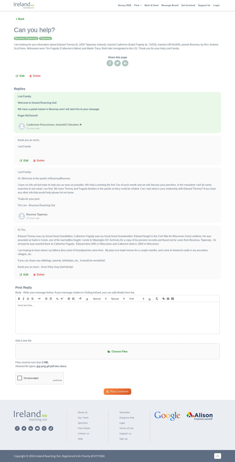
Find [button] (136, 5)
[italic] (23, 299)
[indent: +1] (73, 299)
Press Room (84, 428)
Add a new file (23, 340)
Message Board (169, 5)
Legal (122, 422)
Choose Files (120, 351)
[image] (168, 299)
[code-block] (39, 299)
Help (80, 438)
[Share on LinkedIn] (125, 63)
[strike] (32, 299)
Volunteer (124, 412)
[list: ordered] (46, 299)
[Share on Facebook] (110, 63)
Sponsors (83, 422)
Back (21, 19)
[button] (87, 299)
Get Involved (188, 5)
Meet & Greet (152, 5)
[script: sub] (57, 299)
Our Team (83, 417)
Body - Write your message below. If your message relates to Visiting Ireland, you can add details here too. (75, 292)
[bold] (19, 299)
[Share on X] (117, 63)
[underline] (28, 299)
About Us (83, 412)
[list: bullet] (50, 299)
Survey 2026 (124, 5)
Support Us (204, 5)
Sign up (123, 438)
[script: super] (62, 299)
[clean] (156, 299)
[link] (163, 299)
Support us (125, 433)
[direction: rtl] (80, 299)
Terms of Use (126, 428)
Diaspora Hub (126, 417)
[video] (172, 299)
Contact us (83, 433)
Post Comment (119, 391)
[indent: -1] (69, 299)
